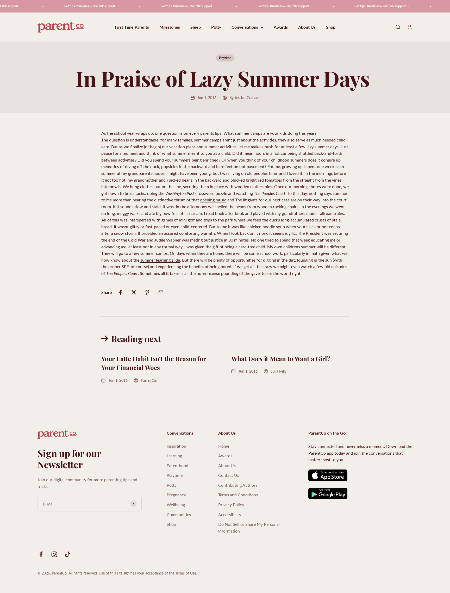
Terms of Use (185, 573)
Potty (216, 27)
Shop (330, 27)
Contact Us (228, 475)
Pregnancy (176, 494)
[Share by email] (161, 292)
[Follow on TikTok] (67, 554)
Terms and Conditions (238, 494)
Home (223, 446)
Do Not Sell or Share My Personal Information (249, 527)
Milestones (169, 27)
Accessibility (229, 514)
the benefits (193, 266)
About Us (307, 27)
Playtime (225, 58)
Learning (174, 455)
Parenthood (177, 465)
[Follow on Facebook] (41, 554)
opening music (213, 199)
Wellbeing (176, 504)
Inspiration (176, 446)
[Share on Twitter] (134, 292)
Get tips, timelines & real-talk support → (83, 6)
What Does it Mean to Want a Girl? (281, 358)
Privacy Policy (231, 504)
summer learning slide (160, 260)
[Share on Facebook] (120, 292)
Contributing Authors (237, 485)
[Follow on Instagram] (54, 554)
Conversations (245, 27)
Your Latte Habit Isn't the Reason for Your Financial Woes (153, 363)
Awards (281, 27)
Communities (179, 514)
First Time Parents (132, 27)
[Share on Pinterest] (147, 292)
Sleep (195, 27)
